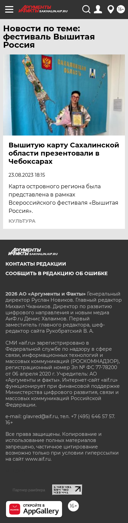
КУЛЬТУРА (22, 221)
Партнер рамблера (29, 490)
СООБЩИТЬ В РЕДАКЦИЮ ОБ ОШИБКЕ (56, 273)
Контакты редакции (35, 264)
